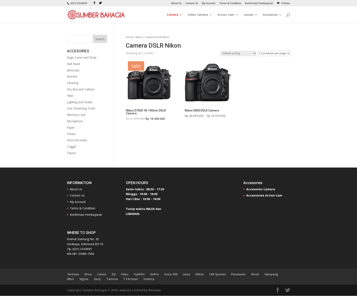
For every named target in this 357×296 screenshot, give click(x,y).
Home (129, 37)
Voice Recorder (77, 140)
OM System (217, 274)
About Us (176, 3)
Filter (70, 96)
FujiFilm (139, 274)
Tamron (112, 279)
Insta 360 (170, 274)
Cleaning (72, 83)
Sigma (83, 279)
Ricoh (255, 274)
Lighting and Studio (80, 102)
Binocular (73, 70)
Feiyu (125, 274)
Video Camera (198, 15)
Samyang (271, 274)
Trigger (71, 147)
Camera (172, 15)
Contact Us (191, 3)
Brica (88, 274)
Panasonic (238, 274)
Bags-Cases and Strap (81, 57)
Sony (97, 279)
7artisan (73, 274)
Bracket (72, 76)
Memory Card (76, 115)
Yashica (148, 279)
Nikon (139, 37)
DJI (114, 274)
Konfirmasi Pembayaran (259, 3)
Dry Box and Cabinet (81, 89)
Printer (71, 134)
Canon (101, 274)
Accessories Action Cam (264, 195)
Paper (71, 127)
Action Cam (226, 15)
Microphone (75, 121)
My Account (208, 3)
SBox (70, 279)
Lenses (248, 15)
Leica (186, 274)
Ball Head (73, 64)
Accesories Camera (260, 189)
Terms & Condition (230, 3)
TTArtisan (130, 279)
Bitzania (155, 290)
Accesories (270, 15)
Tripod (71, 153)
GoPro (154, 274)
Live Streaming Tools (81, 108)
